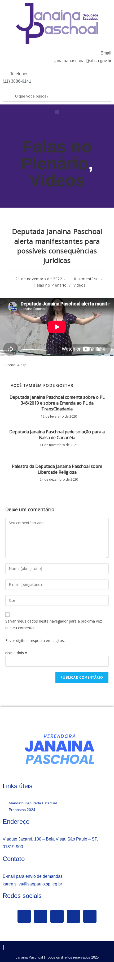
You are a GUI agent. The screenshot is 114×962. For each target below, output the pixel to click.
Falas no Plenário (56, 155)
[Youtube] (57, 916)
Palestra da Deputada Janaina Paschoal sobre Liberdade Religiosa (57, 469)
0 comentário (86, 278)
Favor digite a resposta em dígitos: (35, 640)
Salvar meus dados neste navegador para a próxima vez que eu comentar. (53, 624)
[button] (57, 112)
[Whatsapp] (90, 916)
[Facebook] (24, 916)
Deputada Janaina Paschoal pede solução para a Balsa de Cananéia (57, 434)
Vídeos (57, 180)
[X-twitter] (40, 916)
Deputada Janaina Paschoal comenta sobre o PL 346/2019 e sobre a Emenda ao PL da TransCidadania (57, 403)
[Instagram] (73, 916)
